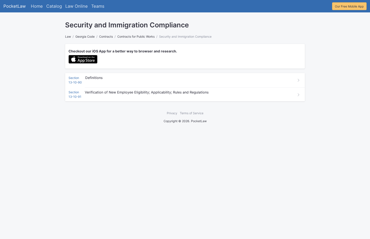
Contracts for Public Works (136, 36)
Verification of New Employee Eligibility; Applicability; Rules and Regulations (147, 92)
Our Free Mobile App (349, 6)
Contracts (106, 36)
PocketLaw (14, 6)
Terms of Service (191, 113)
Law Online (76, 6)
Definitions (94, 78)
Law (68, 36)
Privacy (172, 113)
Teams (97, 6)
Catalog (54, 6)
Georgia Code (85, 36)
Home (37, 6)
